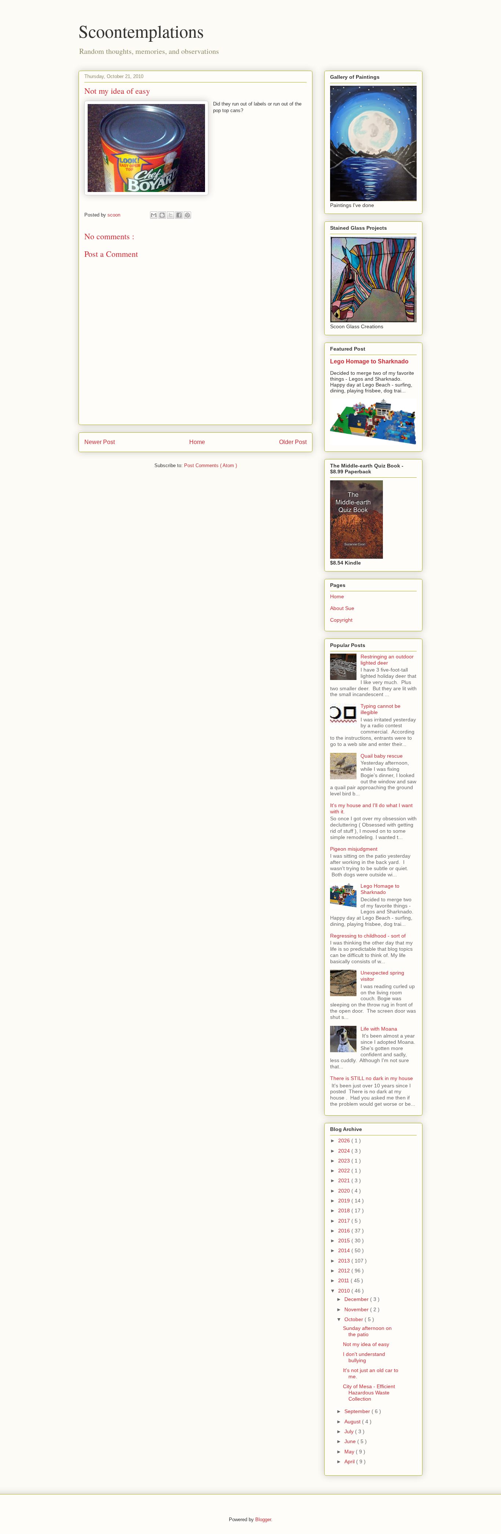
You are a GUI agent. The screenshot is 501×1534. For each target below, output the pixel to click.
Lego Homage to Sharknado (369, 361)
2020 (344, 1191)
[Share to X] (170, 215)
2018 (344, 1210)
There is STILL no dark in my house (371, 1078)
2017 (344, 1221)
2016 (344, 1231)
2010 (344, 1291)
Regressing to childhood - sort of (368, 936)
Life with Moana (379, 1029)
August (353, 1421)
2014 (344, 1250)
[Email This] (153, 215)
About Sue (342, 608)
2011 (344, 1280)
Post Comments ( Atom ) (210, 465)
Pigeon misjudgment (353, 849)
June (350, 1441)
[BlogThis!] (162, 215)
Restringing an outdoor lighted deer (387, 660)
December (357, 1299)
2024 (344, 1151)
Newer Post (99, 442)
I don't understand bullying (364, 1357)
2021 (344, 1180)
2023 (344, 1161)
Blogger (263, 1519)
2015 (344, 1240)
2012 (344, 1271)
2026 (344, 1140)
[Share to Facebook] (179, 215)
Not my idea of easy (366, 1344)
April (350, 1461)
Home (197, 442)
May (350, 1451)
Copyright (341, 620)
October (354, 1319)
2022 (344, 1170)
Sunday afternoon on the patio (367, 1331)
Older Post (293, 442)
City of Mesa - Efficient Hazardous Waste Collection (369, 1392)
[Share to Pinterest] (187, 215)
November (357, 1309)
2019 (344, 1201)
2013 (344, 1261)
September (358, 1411)
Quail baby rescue (382, 756)
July (349, 1431)
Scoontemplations (141, 30)
